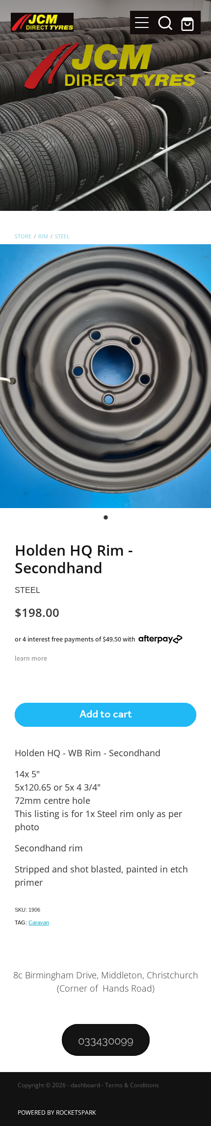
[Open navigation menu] (142, 22)
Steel (62, 236)
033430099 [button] (105, 1039)
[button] (165, 22)
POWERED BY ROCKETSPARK (57, 1112)
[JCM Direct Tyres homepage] (70, 22)
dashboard (85, 1085)
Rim (43, 236)
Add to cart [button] (105, 714)
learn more (31, 658)
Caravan (38, 922)
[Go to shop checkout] (189, 22)
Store (23, 236)
